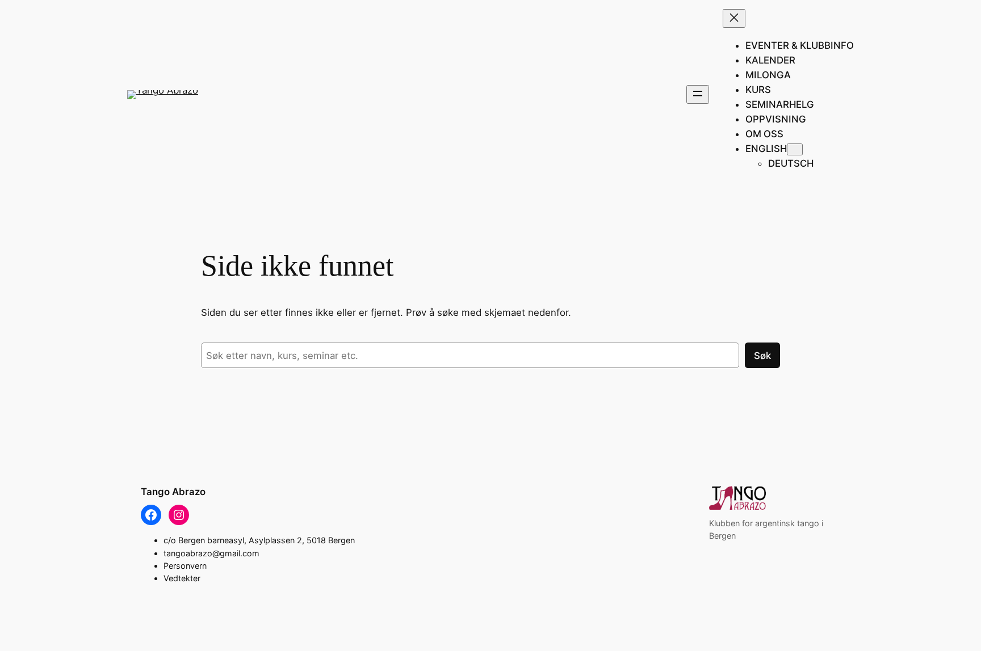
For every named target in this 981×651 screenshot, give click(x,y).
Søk (762, 355)
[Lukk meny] (734, 18)
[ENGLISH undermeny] (795, 149)
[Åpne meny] (697, 94)
